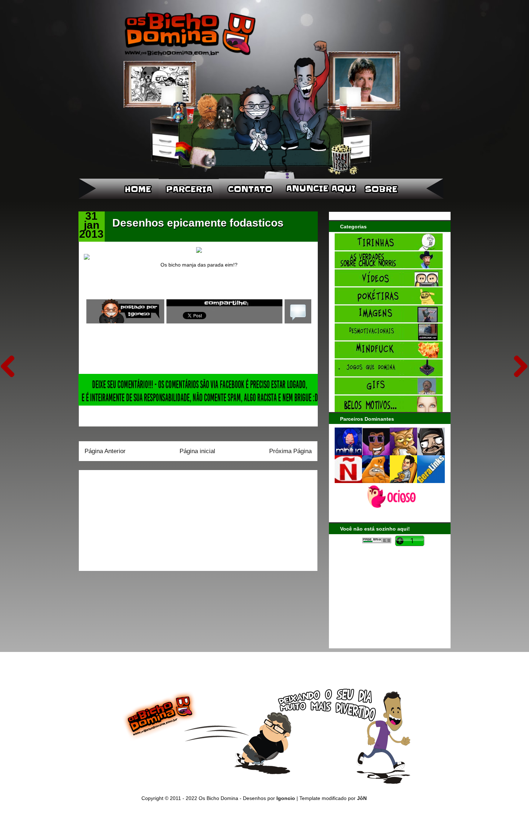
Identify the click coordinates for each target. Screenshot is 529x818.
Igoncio (285, 798)
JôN (362, 798)
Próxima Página (290, 451)
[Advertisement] (130, 518)
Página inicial (197, 451)
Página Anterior (105, 451)
